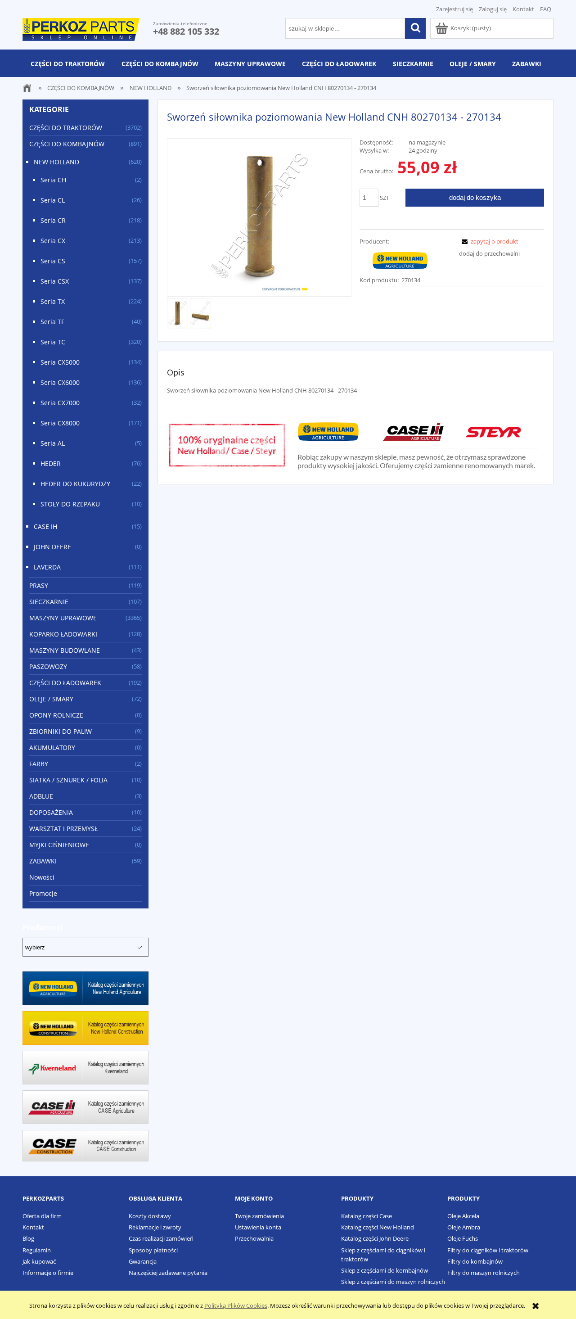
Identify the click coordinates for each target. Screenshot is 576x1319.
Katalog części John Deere (375, 1238)
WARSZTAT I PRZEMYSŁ (63, 828)
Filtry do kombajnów (475, 1261)
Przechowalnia (254, 1238)
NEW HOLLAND (56, 162)
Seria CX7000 (60, 402)
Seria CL (52, 200)
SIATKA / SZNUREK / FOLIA (68, 780)
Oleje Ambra (463, 1227)
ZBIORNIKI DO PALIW (60, 731)
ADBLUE (41, 796)
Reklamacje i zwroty (155, 1227)
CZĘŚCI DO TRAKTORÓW (65, 127)
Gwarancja (143, 1261)
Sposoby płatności (153, 1250)
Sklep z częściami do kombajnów (384, 1270)
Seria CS (52, 261)
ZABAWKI (43, 861)
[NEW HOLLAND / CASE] (400, 260)
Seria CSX (54, 281)
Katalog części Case (366, 1216)
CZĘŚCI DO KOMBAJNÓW (66, 144)
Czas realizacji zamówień (161, 1238)
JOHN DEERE (52, 546)
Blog (28, 1238)
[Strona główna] (81, 28)
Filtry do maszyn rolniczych (483, 1273)
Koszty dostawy (150, 1216)
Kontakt (523, 9)
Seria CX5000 (60, 362)
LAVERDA (47, 567)
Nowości (41, 877)
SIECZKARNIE (48, 601)
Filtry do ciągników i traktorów (487, 1250)
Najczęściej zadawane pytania (168, 1273)
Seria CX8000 (60, 423)
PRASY (38, 585)
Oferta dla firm (42, 1216)
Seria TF (52, 321)
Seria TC (52, 342)
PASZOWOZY (48, 666)
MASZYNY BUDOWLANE (64, 650)
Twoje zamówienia (259, 1216)
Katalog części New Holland (377, 1227)
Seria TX (52, 301)
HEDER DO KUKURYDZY (75, 483)
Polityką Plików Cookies (235, 1305)
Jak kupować (39, 1261)
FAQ (545, 9)
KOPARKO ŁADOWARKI (63, 634)
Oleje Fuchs (462, 1238)
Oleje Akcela (463, 1216)
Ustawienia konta (258, 1227)
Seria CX (52, 240)
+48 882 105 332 (186, 31)
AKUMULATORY (52, 747)
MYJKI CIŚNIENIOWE (59, 844)
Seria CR (53, 220)
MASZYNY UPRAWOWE (63, 618)
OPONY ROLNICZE (56, 715)
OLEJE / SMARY (51, 699)
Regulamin (36, 1250)
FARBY (38, 763)
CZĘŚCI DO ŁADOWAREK (65, 682)
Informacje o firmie (47, 1273)
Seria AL (52, 443)
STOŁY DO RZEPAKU (70, 504)
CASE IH (45, 526)
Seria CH (53, 180)
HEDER (50, 463)
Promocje (43, 893)
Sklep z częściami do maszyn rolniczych (393, 1282)
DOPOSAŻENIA (51, 812)
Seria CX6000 (60, 382)
